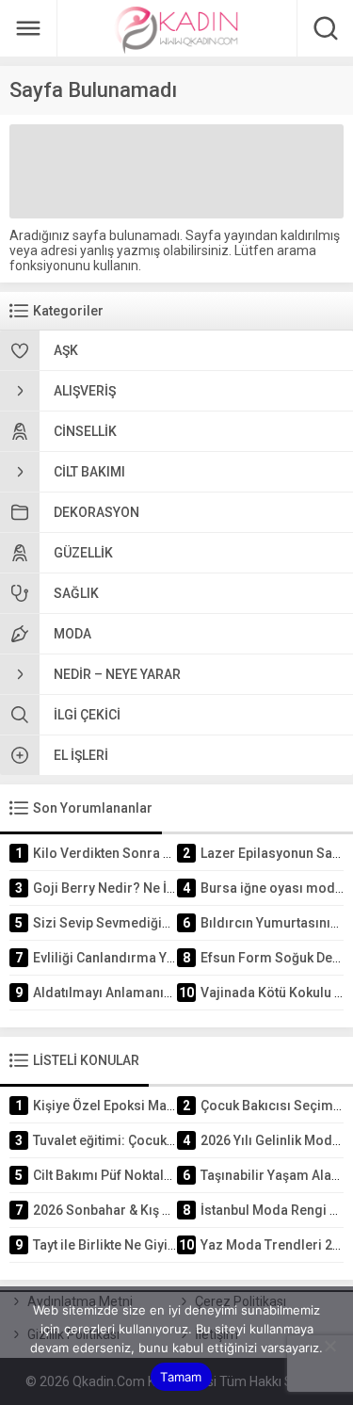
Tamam (180, 1376)
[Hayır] (329, 1345)
